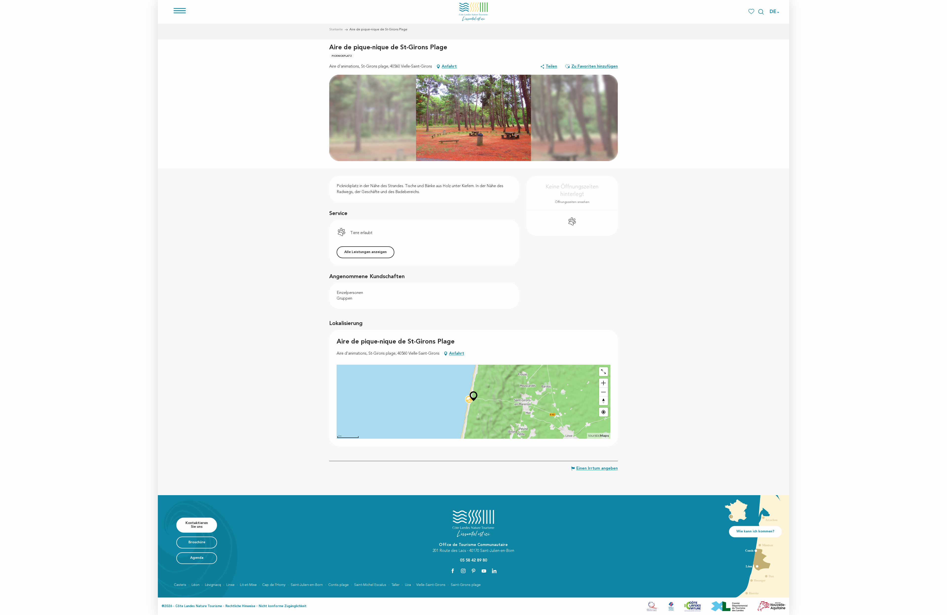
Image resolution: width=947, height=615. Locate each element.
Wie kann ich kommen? (755, 531)
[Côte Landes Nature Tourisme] (473, 11)
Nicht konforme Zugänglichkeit (283, 606)
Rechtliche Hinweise (240, 606)
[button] (761, 12)
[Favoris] (751, 12)
